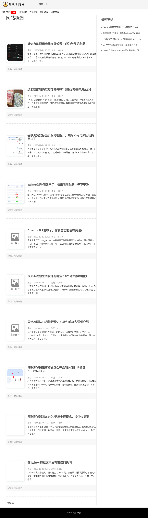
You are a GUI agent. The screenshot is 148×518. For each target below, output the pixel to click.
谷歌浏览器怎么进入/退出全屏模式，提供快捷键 (58, 416)
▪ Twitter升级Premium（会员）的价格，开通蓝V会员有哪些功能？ (121, 50)
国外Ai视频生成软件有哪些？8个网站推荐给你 (57, 276)
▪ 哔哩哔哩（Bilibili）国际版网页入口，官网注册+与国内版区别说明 (121, 33)
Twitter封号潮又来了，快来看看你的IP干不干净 (58, 184)
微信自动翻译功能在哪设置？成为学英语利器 (56, 43)
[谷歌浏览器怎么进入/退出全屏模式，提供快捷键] (15, 425)
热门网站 (23, 12)
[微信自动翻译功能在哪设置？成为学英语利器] (15, 52)
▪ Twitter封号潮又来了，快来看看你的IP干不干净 (121, 39)
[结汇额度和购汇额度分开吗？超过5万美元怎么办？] (15, 98)
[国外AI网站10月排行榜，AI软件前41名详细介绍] (15, 330)
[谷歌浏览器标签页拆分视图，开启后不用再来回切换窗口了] (15, 145)
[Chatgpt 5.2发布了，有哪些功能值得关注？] (15, 239)
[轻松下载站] (15, 4)
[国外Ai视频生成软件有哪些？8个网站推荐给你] (15, 284)
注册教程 (33, 12)
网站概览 (18, 69)
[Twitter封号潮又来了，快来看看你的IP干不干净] (15, 193)
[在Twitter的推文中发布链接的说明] (15, 471)
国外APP (8, 12)
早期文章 (10, 503)
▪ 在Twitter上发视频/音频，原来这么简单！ (120, 44)
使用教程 (44, 12)
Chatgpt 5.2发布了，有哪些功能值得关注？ (55, 230)
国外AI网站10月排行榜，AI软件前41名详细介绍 (58, 322)
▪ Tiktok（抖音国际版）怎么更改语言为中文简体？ (121, 27)
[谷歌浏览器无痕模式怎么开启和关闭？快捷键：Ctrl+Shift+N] (15, 377)
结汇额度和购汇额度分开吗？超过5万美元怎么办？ (60, 89)
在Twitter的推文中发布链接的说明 (49, 462)
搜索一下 (43, 4)
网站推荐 (55, 12)
